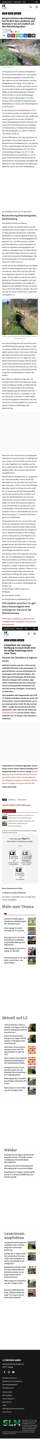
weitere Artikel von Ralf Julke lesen (16, 805)
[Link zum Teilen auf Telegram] (21, 35)
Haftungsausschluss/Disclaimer (13, 1408)
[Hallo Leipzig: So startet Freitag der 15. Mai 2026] (31, 951)
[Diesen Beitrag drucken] (33, 35)
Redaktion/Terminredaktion (12, 1381)
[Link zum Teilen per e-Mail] (29, 35)
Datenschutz (6, 1412)
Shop (24, 2)
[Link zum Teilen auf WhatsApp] (17, 35)
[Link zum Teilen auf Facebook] (9, 35)
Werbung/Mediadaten (10, 1384)
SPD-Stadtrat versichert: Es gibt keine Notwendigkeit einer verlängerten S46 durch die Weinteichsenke (19, 622)
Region (11, 13)
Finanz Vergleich (8, 1399)
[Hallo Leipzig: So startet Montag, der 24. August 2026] (31, 1091)
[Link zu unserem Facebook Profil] (4, 1372)
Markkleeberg (11, 799)
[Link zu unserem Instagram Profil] (9, 1372)
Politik (4, 13)
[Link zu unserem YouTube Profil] (13, 1372)
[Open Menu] (36, 7)
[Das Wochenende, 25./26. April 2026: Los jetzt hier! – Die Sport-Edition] (31, 961)
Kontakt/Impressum (9, 1378)
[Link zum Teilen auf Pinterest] (13, 35)
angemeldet (15, 897)
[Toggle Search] (30, 7)
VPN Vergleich (7, 1395)
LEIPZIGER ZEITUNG (9, 713)
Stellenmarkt (17, 2)
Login (36, 2)
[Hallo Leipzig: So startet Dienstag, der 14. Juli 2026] (31, 931)
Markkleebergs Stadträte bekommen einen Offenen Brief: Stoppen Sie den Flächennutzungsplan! (21, 823)
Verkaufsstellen (8, 1388)
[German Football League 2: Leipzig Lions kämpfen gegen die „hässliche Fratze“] (31, 922)
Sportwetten (7, 1402)
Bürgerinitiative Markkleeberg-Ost (21, 110)
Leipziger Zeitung (7, 2)
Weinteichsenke (22, 799)
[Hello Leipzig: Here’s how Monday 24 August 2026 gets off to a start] (31, 1081)
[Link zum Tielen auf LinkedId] (25, 35)
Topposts (17, 13)
